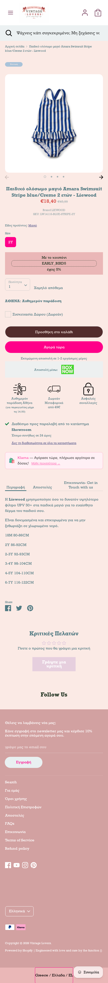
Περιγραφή (16, 487)
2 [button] (51, 176)
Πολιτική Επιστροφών (23, 807)
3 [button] (57, 176)
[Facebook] (8, 864)
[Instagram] (25, 864)
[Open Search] (8, 33)
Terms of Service (19, 840)
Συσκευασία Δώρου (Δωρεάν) (38, 314)
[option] (54, 123)
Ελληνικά (17, 911)
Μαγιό (32, 225)
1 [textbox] (10, 286)
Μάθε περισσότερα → (45, 463)
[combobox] (17, 284)
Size (8, 233)
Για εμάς (12, 790)
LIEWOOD (58, 210)
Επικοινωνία (15, 832)
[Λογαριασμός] (85, 10)
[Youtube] (17, 864)
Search (11, 782)
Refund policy (17, 848)
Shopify (28, 950)
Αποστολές (42, 487)
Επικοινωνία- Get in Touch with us (81, 484)
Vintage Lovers (40, 943)
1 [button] (45, 176)
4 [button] (63, 176)
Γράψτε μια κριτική (54, 664)
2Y (10, 242)
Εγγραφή (23, 762)
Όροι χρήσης (16, 798)
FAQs (9, 823)
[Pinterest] (34, 864)
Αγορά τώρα (54, 347)
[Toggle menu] (10, 13)
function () (95, 950)
